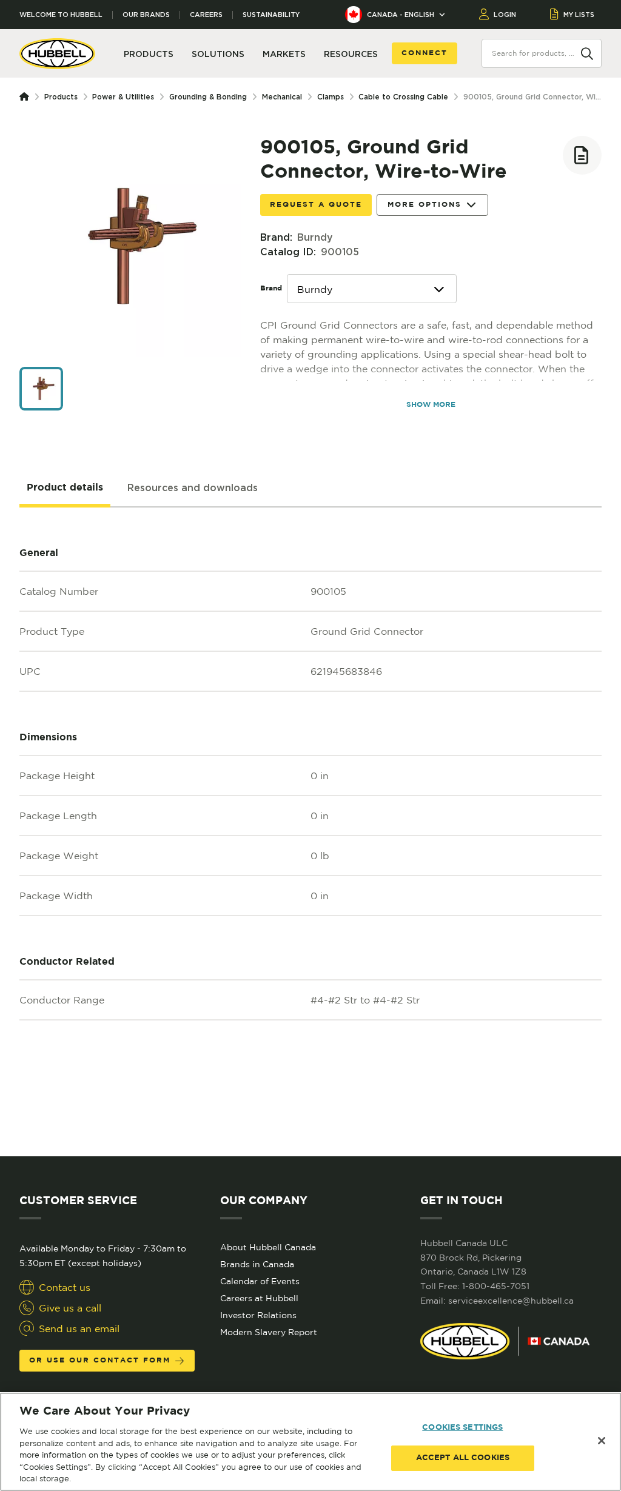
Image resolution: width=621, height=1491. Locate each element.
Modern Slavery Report (268, 1332)
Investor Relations (258, 1315)
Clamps (330, 96)
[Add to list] (582, 155)
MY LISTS (578, 14)
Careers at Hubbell (259, 1298)
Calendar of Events (260, 1281)
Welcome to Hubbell (60, 15)
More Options (425, 204)
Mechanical (282, 96)
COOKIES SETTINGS (462, 1427)
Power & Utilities (123, 96)
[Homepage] (26, 97)
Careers (206, 15)
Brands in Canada (257, 1264)
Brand (271, 288)
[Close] (601, 1440)
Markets (284, 54)
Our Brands (146, 15)
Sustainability (271, 15)
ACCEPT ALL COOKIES (462, 1458)
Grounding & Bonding (208, 96)
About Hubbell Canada (268, 1247)
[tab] (64, 488)
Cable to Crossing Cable (403, 96)
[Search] (587, 53)
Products (61, 96)
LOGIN (505, 14)
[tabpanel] (310, 832)
